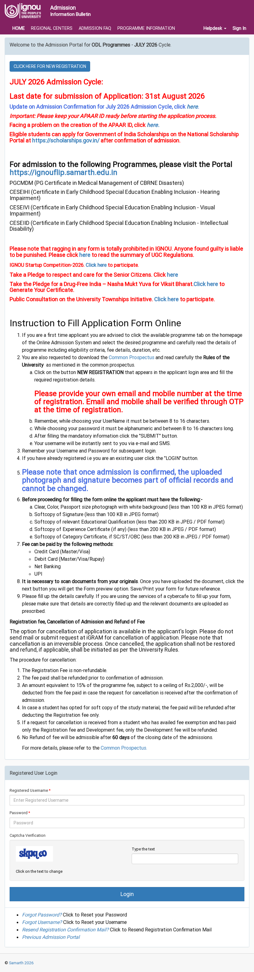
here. (153, 124)
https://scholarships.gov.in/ (65, 140)
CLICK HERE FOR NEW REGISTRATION (50, 66)
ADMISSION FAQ (95, 28)
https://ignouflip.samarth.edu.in (63, 172)
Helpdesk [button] (213, 28)
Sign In (239, 28)
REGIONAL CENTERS (51, 28)
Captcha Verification (28, 835)
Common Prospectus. (124, 748)
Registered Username (29, 790)
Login (127, 894)
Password (19, 812)
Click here (96, 265)
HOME (18, 28)
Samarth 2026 (21, 962)
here (192, 106)
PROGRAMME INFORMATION (146, 28)
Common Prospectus (132, 357)
